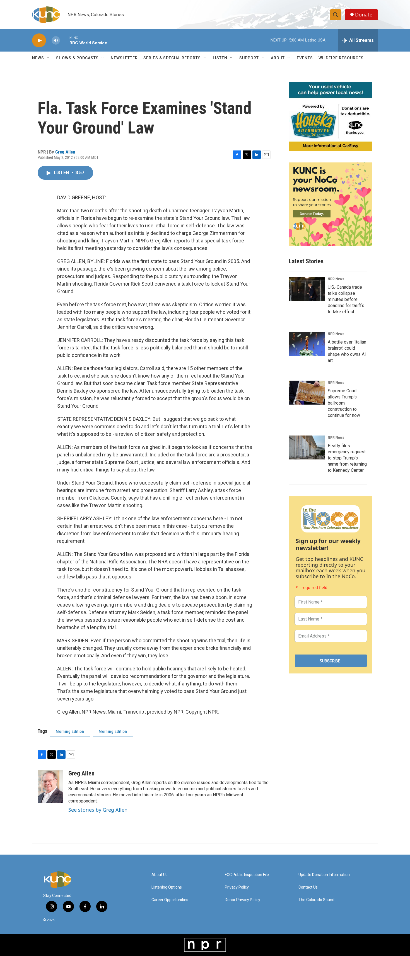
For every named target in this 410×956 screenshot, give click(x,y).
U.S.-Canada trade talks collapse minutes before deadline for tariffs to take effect (346, 299)
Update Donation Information (324, 875)
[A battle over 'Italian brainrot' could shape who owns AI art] (307, 344)
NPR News (336, 279)
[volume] (56, 40)
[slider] (65, 40)
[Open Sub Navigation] (48, 58)
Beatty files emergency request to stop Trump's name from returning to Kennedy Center (347, 458)
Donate (363, 15)
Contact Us (308, 887)
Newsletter (124, 58)
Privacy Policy (237, 887)
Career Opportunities (169, 900)
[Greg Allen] (50, 786)
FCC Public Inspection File (247, 875)
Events (305, 58)
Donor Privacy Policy (242, 900)
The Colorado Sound (316, 900)
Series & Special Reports (172, 58)
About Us (159, 875)
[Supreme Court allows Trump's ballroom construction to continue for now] (307, 393)
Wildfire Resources (341, 58)
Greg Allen (65, 152)
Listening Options (166, 887)
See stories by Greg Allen (97, 809)
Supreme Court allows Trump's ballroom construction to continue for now (344, 403)
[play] (39, 40)
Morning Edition (70, 731)
